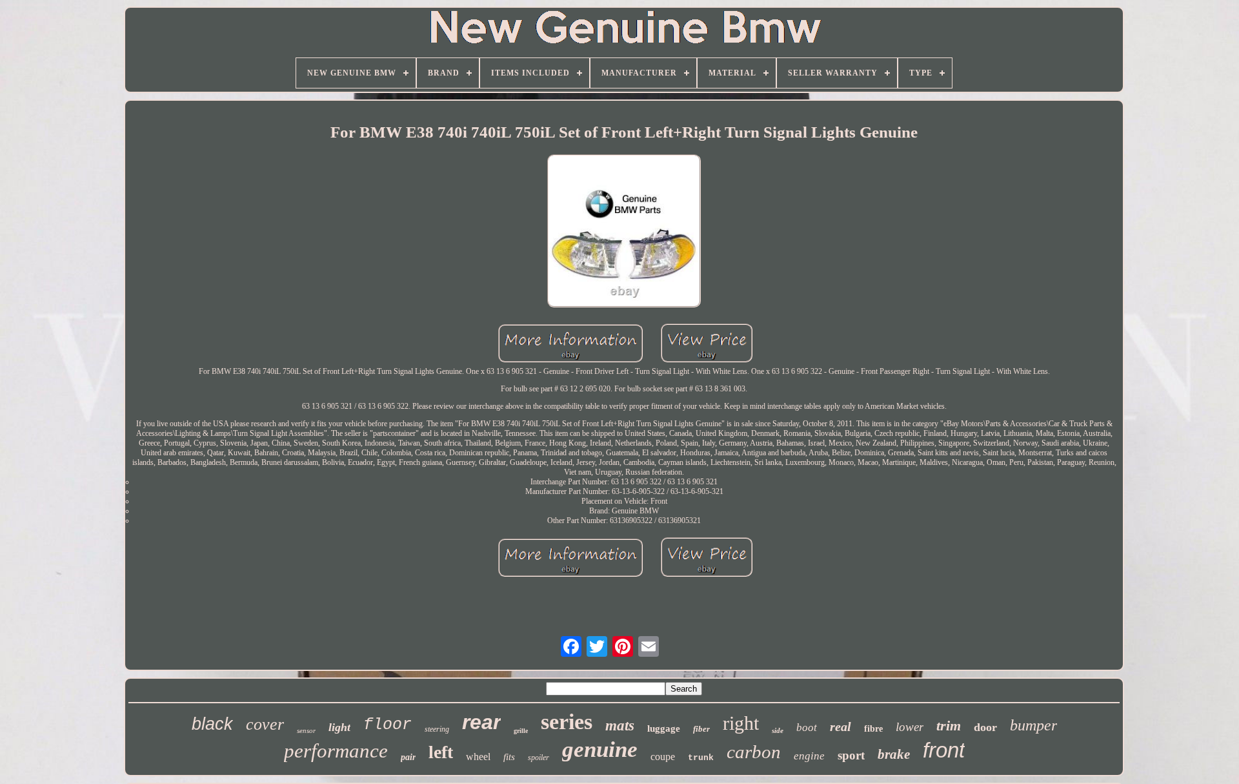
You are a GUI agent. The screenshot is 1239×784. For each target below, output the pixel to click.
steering (437, 729)
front (944, 750)
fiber (701, 729)
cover (265, 724)
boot (806, 727)
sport (851, 755)
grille (521, 730)
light (339, 727)
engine (809, 756)
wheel (478, 756)
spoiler (538, 757)
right (741, 723)
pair (408, 757)
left (440, 752)
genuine (600, 749)
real (840, 726)
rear (481, 722)
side (777, 730)
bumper (1033, 725)
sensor (306, 730)
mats (619, 725)
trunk (701, 758)
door (985, 727)
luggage (663, 728)
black (212, 724)
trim (948, 725)
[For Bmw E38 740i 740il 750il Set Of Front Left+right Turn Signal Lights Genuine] (624, 232)
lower (909, 727)
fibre (873, 729)
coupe (662, 756)
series (566, 722)
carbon (754, 751)
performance (336, 750)
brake (894, 754)
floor (387, 725)
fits (509, 757)
